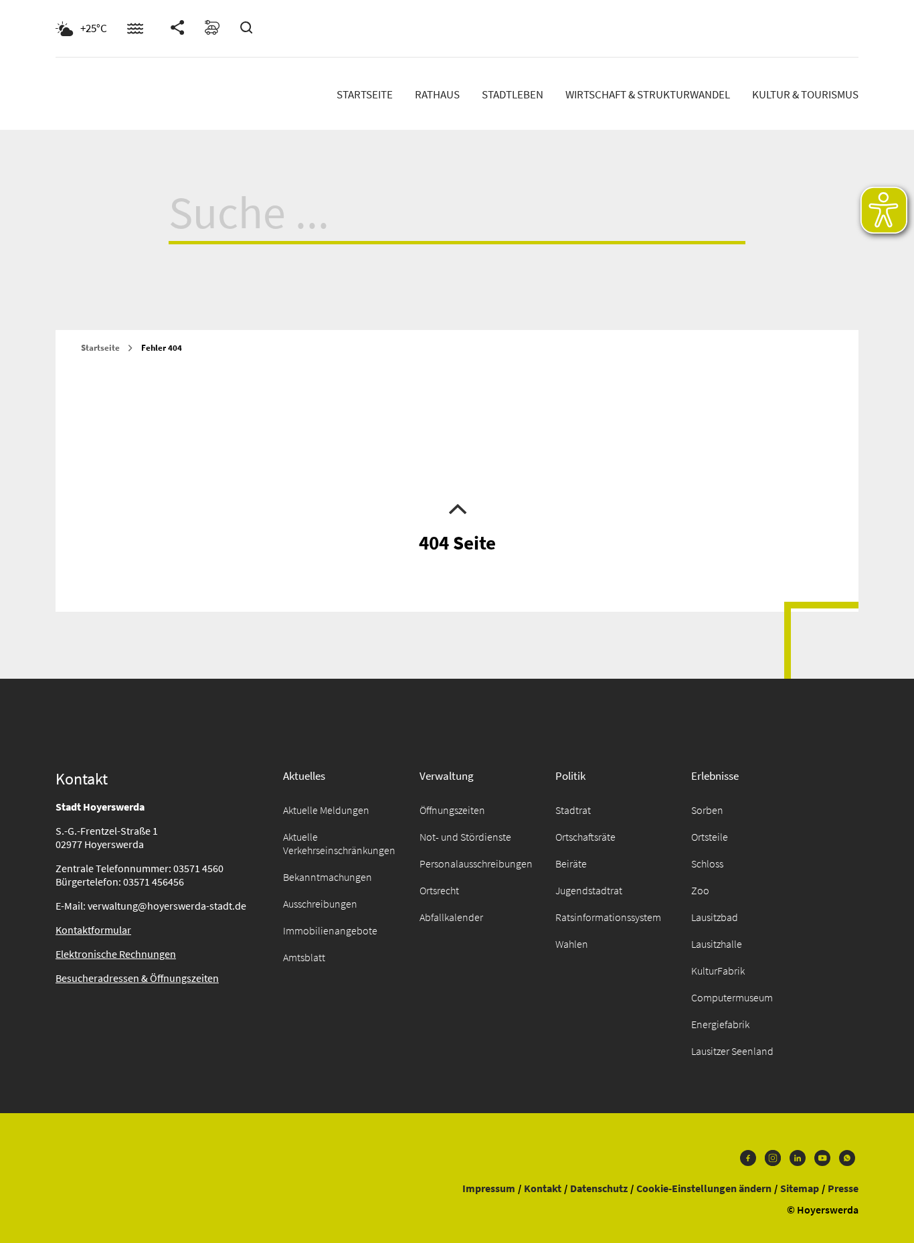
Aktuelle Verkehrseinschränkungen (339, 843)
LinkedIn (797, 1161)
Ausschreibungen (320, 903)
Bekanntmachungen (327, 877)
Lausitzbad (714, 917)
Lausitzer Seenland (732, 1051)
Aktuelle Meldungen (326, 810)
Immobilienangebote (330, 930)
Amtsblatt (304, 957)
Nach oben (457, 508)
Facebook (748, 1161)
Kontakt (542, 1188)
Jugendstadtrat (588, 890)
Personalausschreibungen (476, 863)
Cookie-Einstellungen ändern (703, 1188)
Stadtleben (512, 94)
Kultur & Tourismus (805, 94)
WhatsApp (847, 1161)
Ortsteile (709, 836)
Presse (843, 1188)
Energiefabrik (720, 1024)
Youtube (822, 1161)
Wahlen (571, 943)
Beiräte (571, 863)
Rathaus (437, 94)
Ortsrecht (439, 890)
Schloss (707, 863)
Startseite (365, 94)
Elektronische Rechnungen (116, 954)
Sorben (707, 810)
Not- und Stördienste (465, 836)
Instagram (772, 1161)
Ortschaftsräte (585, 836)
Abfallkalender (451, 917)
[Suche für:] (457, 224)
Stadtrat (573, 810)
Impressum (488, 1188)
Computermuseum (732, 997)
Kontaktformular (93, 929)
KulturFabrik (718, 970)
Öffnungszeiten (452, 810)
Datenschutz (599, 1188)
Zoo (700, 890)
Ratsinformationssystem (608, 917)
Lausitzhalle (716, 943)
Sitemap (799, 1188)
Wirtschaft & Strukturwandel (647, 94)
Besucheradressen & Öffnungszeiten (137, 978)
